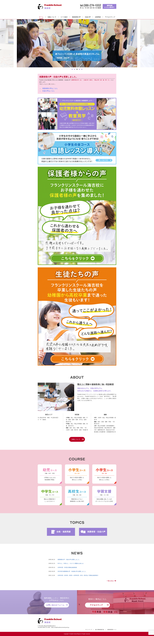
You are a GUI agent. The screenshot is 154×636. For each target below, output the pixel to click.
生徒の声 (88, 17)
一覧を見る (110, 581)
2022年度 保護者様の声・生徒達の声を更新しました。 (72, 571)
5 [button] (82, 69)
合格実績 (98, 17)
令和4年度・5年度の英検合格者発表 (67, 567)
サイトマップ (88, 629)
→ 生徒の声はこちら (47, 91)
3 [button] (77, 69)
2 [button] (74, 69)
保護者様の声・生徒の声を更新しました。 (69, 559)
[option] (77, 43)
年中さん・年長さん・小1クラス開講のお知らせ (70, 563)
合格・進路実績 (63, 531)
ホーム (41, 17)
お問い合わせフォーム (55, 605)
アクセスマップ (110, 17)
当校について (52, 17)
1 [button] (72, 69)
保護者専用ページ (111, 629)
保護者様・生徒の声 (96, 531)
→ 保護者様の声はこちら (48, 88)
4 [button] (79, 69)
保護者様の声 (76, 17)
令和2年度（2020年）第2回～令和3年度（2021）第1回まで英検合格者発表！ (78, 575)
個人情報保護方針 (99, 629)
